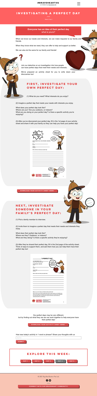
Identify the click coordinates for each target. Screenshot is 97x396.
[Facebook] (47, 380)
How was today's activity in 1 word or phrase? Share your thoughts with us (45, 334)
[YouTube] (50, 380)
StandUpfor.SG (52, 5)
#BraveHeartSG (48, 3)
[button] (78, 3)
